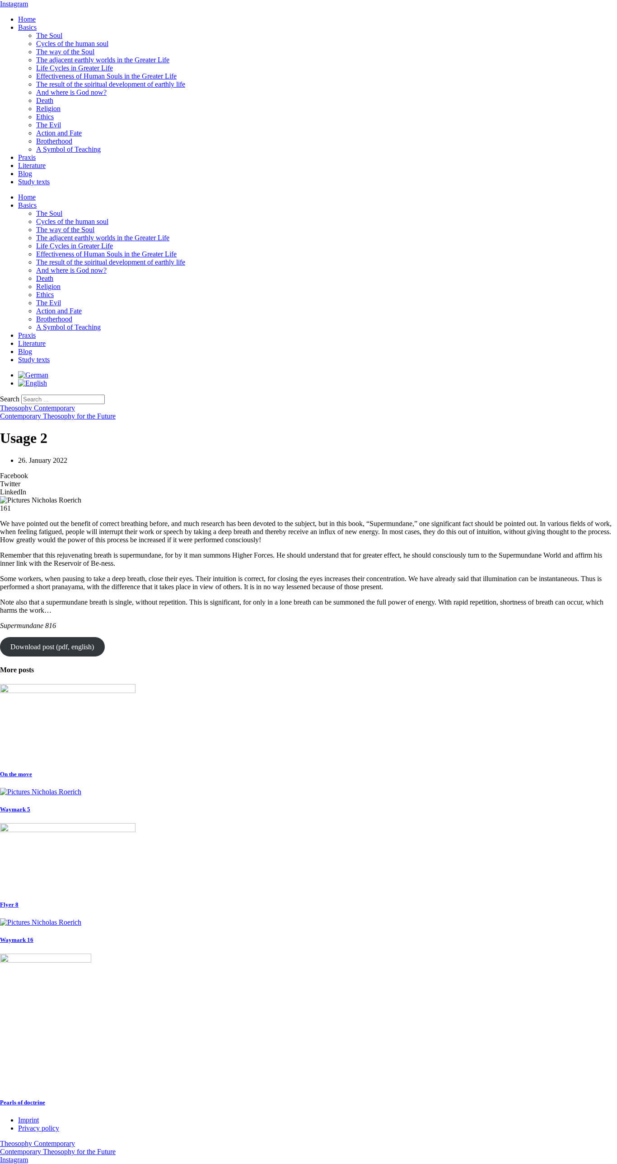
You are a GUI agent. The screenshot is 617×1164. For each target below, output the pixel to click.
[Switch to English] (32, 383)
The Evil (48, 125)
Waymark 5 (15, 809)
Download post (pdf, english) (52, 647)
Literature (32, 165)
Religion (48, 108)
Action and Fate (59, 133)
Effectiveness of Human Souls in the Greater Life (106, 76)
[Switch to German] (33, 375)
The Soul (49, 35)
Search (9, 399)
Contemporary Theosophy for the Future (58, 416)
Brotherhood (54, 141)
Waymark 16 (16, 939)
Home (27, 19)
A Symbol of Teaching (68, 149)
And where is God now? (71, 92)
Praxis (27, 157)
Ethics (45, 117)
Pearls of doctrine (22, 1102)
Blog (25, 173)
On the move (16, 774)
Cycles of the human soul (72, 43)
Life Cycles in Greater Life (74, 68)
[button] (308, 476)
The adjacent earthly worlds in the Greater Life (102, 60)
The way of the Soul (65, 52)
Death (44, 100)
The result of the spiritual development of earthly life (110, 84)
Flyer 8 (9, 904)
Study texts (34, 182)
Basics (27, 27)
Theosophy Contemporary (37, 408)
